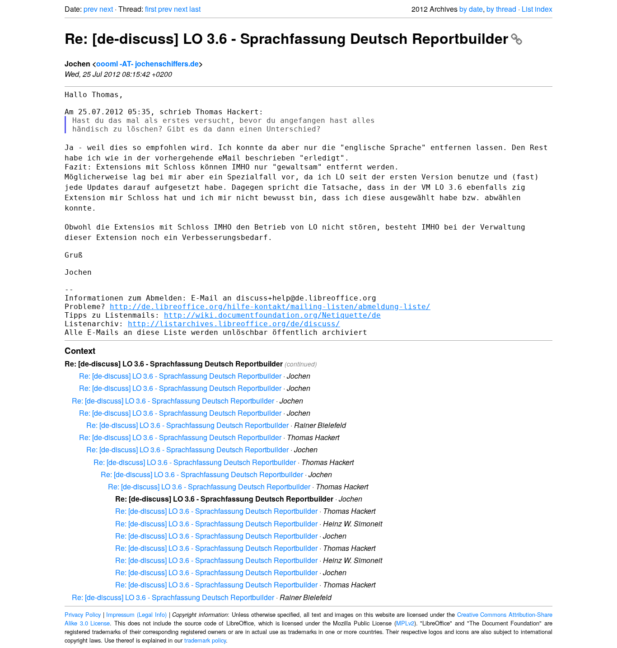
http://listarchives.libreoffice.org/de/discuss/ (234, 323)
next (106, 9)
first (150, 9)
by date (471, 9)
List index (537, 9)
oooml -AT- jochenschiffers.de (147, 63)
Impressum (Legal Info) (136, 614)
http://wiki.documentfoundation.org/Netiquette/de (272, 315)
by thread (501, 9)
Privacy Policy (83, 614)
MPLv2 (405, 623)
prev (91, 9)
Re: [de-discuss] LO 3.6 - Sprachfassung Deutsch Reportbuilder (286, 38)
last (195, 9)
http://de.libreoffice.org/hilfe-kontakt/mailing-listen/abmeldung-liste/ (270, 306)
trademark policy (205, 640)
